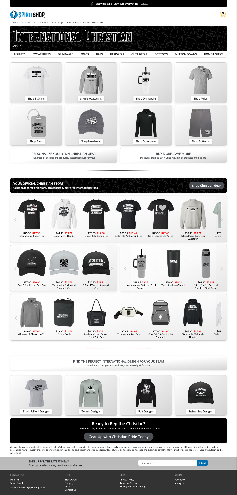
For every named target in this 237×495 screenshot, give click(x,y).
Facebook (180, 479)
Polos (84, 54)
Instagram (180, 483)
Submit (202, 463)
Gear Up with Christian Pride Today (118, 436)
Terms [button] (144, 3)
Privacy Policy (127, 479)
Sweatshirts (42, 54)
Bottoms (161, 54)
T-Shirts (19, 54)
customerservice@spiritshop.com (27, 487)
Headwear (117, 54)
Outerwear (139, 54)
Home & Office (213, 54)
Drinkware (65, 54)
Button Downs (186, 54)
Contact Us (70, 489)
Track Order (71, 479)
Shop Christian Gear (206, 185)
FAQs (67, 486)
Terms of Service (129, 483)
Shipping (69, 483)
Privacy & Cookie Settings (133, 486)
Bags (99, 54)
